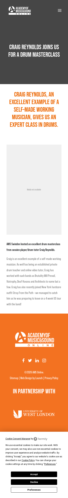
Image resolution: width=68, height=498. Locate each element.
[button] (59, 10)
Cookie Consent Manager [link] (17, 438)
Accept (34, 474)
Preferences (34, 490)
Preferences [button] (50, 464)
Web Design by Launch (31, 378)
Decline (34, 482)
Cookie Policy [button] (28, 460)
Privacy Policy (51, 378)
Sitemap (14, 378)
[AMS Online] (19, 10)
